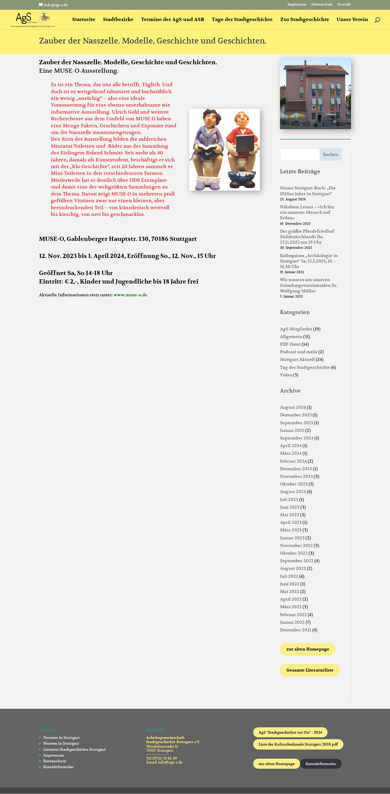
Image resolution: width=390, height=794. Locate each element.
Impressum (297, 5)
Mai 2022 (289, 591)
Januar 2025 (292, 430)
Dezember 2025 (296, 415)
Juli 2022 (289, 576)
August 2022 (293, 568)
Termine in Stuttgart (61, 737)
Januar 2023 (292, 538)
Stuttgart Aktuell (297, 359)
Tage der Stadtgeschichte (242, 20)
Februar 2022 (293, 614)
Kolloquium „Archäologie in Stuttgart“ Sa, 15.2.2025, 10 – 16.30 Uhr (309, 261)
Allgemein (291, 336)
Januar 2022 (292, 622)
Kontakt (344, 5)
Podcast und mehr (298, 352)
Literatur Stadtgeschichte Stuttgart (74, 749)
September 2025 (296, 422)
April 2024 (291, 445)
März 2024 (291, 453)
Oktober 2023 (294, 484)
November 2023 (296, 476)
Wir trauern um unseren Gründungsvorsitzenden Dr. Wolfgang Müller (308, 285)
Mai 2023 (289, 514)
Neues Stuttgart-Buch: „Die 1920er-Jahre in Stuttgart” (308, 190)
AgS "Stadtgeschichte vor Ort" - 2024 (290, 732)
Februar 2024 (293, 461)
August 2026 (293, 407)
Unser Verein (352, 20)
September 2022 (297, 560)
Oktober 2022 (294, 553)
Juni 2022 (290, 584)
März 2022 (291, 606)
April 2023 (291, 522)
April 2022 (291, 599)
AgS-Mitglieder (296, 329)
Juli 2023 (289, 499)
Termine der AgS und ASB (172, 20)
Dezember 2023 (296, 468)
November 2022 (296, 545)
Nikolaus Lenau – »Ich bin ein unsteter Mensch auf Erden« (307, 212)
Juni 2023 (290, 507)
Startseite (83, 20)
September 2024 (297, 438)
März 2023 (291, 530)
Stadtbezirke (118, 20)
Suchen (330, 154)
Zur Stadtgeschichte (304, 20)
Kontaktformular (58, 766)
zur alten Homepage (277, 763)
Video (286, 375)
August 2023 (293, 491)
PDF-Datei (290, 344)
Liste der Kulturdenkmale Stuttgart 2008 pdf (298, 744)
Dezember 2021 (295, 630)
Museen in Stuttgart (61, 743)
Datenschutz (321, 5)
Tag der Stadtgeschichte (305, 367)
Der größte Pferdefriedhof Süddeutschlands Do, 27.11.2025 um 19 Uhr (307, 236)
